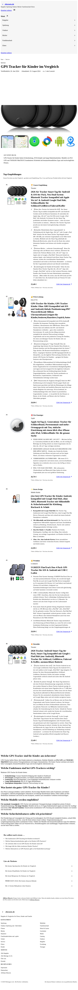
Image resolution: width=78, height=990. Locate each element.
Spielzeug (9, 7)
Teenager (42, 947)
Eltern (33, 7)
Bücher (19, 7)
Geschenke (43, 931)
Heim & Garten (44, 928)
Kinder (3, 947)
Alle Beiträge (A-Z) (6, 956)
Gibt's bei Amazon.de (63, 284)
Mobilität (42, 923)
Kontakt (3, 961)
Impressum (4, 967)
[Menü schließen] (7, 16)
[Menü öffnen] (14, 10)
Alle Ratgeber (5, 953)
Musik (42, 933)
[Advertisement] (39, 90)
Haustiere (3, 933)
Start (2, 59)
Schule (3, 939)
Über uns (3, 958)
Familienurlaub (26, 7)
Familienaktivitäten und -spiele (10, 936)
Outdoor (14, 7)
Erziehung (43, 944)
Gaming (42, 936)
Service (8, 59)
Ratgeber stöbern (6, 10)
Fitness (3, 928)
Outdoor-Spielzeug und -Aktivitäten (11, 926)
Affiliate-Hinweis (34, 899)
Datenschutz (4, 970)
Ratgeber (3, 7)
